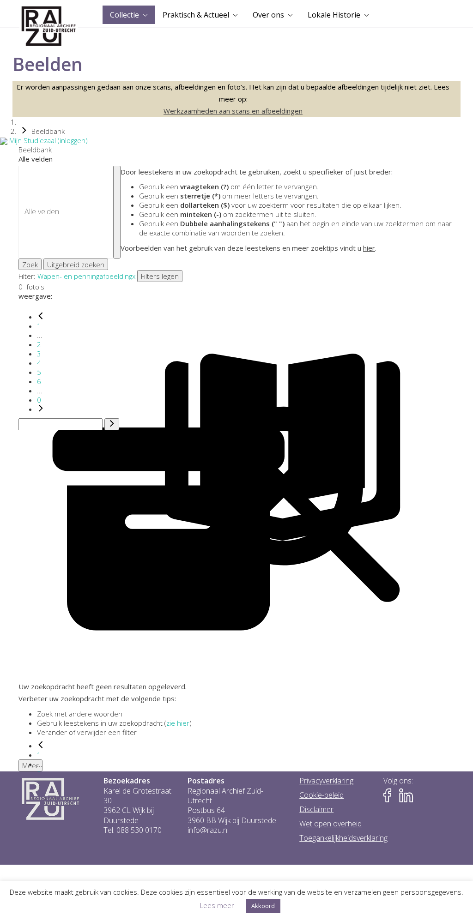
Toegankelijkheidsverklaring (343, 838)
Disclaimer (316, 809)
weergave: (35, 296)
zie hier (177, 723)
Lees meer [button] (217, 905)
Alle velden (35, 158)
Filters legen (160, 276)
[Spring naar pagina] (111, 424)
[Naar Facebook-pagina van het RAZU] (390, 795)
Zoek (30, 264)
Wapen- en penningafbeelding (84, 276)
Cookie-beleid (321, 795)
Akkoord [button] (263, 906)
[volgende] (40, 409)
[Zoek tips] (117, 212)
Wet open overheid (330, 824)
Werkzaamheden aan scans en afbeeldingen (233, 110)
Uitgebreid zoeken (75, 264)
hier (369, 248)
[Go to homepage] (48, 26)
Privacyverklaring (326, 781)
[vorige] (40, 316)
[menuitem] (129, 15)
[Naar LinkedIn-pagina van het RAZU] (406, 795)
